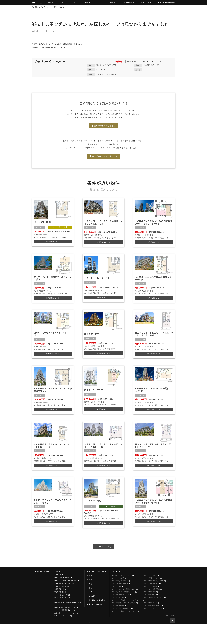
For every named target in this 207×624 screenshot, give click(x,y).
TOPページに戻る (103, 547)
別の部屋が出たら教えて (104, 126)
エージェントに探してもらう (104, 156)
